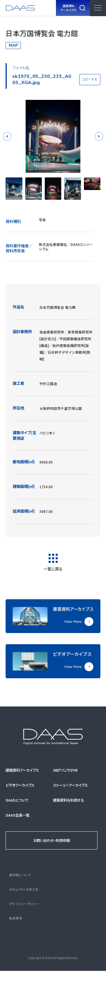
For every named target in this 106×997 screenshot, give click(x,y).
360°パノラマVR (65, 770)
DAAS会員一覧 (17, 815)
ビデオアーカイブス (20, 785)
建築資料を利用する (68, 800)
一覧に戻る (53, 568)
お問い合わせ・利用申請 (51, 840)
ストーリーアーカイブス (70, 785)
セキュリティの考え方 (23, 889)
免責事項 (15, 918)
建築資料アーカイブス (22, 770)
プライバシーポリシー (24, 904)
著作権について (20, 875)
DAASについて (17, 800)
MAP (13, 45)
